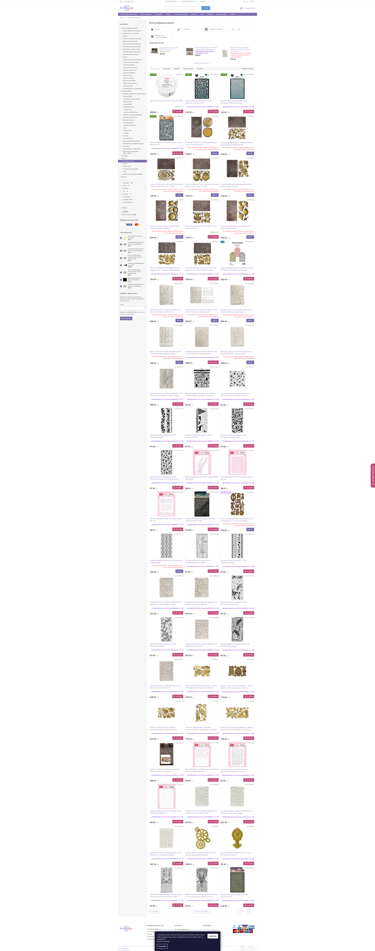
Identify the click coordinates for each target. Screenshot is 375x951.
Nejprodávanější (188, 69)
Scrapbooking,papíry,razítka (129, 28)
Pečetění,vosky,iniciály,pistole (132, 52)
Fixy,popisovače (128, 123)
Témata (123, 158)
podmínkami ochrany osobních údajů (132, 313)
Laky (124, 128)
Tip (125, 191)
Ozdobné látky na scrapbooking (132, 89)
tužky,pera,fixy (127, 102)
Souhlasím (213, 936)
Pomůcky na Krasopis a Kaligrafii (132, 115)
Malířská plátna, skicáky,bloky (131, 149)
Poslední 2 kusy (129, 200)
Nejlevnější (167, 69)
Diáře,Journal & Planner (130, 83)
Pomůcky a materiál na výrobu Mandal (134, 94)
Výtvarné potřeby (126, 91)
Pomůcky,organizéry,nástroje (131, 47)
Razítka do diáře (128, 86)
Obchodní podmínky (171, 1)
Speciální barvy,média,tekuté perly (133, 144)
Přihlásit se (126, 318)
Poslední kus (128, 197)
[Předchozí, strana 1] (241, 911)
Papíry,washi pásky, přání (130, 41)
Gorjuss (125, 57)
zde (168, 941)
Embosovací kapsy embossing (132, 39)
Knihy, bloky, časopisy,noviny (131, 49)
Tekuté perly (127, 110)
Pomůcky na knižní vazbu (130, 117)
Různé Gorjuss (127, 75)
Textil (124, 172)
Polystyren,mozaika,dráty (130, 169)
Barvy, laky (126, 146)
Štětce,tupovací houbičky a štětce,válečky (131, 152)
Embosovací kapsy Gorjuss (131, 62)
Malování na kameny (129, 120)
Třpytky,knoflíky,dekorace (131, 54)
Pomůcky (125, 136)
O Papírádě (150, 937)
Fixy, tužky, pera (128, 138)
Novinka (126, 188)
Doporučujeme (128, 202)
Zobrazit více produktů (201, 63)
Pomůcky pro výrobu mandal (131, 99)
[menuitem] (128, 14)
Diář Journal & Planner (129, 81)
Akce (126, 186)
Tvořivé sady (127, 166)
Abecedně (200, 69)
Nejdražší (176, 69)
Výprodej (123, 177)
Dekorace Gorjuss (128, 78)
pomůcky (126, 133)
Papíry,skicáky (127, 96)
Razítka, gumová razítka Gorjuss (132, 60)
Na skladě (128, 183)
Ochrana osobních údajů (188, 1)
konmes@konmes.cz (184, 930)
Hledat (205, 8)
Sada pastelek (127, 104)
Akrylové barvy (127, 131)
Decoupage (124, 156)
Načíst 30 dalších (202, 912)
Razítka (125, 36)
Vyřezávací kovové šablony (131, 33)
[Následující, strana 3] (249, 911)
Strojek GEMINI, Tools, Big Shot (132, 31)
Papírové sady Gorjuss (130, 70)
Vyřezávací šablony (129, 65)
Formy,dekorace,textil (127, 161)
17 (253, 912)
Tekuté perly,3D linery (129, 125)
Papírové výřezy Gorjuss (130, 68)
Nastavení (162, 946)
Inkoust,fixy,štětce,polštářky (131, 141)
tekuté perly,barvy (128, 107)
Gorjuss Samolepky (129, 73)
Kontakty (203, 1)
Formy (125, 164)
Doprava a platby (152, 939)
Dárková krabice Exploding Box (132, 44)
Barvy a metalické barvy (131, 112)
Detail (214, 153)
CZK (244, 1)
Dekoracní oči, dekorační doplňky (132, 174)
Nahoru (155, 912)
